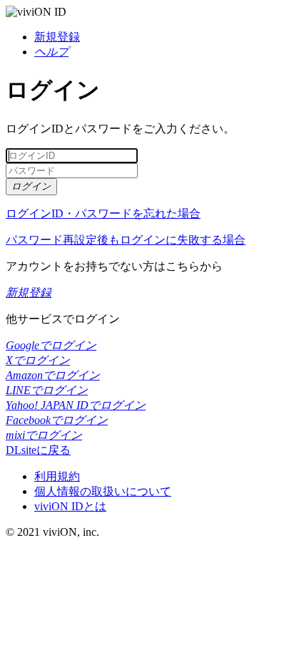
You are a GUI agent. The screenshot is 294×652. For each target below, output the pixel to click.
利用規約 (57, 476)
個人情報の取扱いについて (102, 491)
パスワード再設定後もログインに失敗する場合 (125, 240)
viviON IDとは (70, 506)
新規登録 (57, 37)
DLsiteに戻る (38, 450)
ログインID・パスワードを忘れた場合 (103, 213)
